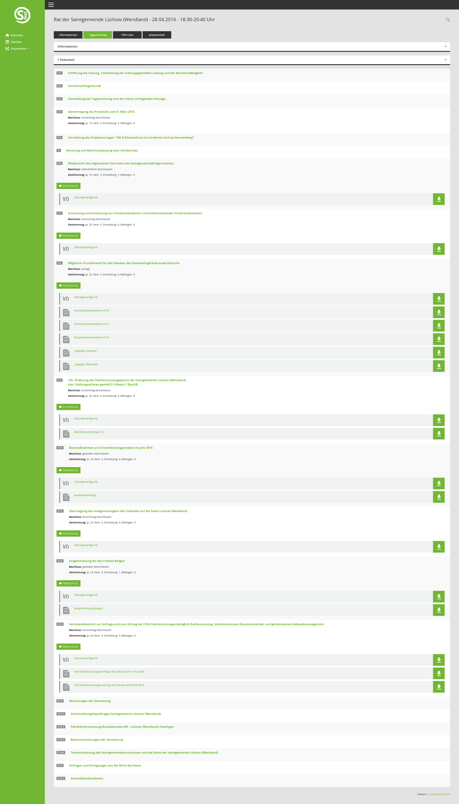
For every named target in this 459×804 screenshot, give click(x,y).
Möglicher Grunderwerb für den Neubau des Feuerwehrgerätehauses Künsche (123, 263)
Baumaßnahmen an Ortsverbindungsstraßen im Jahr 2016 (111, 448)
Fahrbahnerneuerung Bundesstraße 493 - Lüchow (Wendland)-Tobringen (122, 727)
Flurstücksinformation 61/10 (91, 310)
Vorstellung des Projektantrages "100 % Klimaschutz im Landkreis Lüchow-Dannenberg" (131, 137)
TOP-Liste (127, 35)
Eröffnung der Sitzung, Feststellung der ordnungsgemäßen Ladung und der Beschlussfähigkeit (135, 73)
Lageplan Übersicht (86, 364)
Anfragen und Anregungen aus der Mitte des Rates (105, 765)
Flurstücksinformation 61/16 (91, 337)
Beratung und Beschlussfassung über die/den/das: (102, 150)
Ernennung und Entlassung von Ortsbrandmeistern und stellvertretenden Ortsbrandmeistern (135, 213)
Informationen (68, 35)
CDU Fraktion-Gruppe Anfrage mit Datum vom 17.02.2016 (109, 671)
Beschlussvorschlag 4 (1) (89, 432)
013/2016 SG (70, 533)
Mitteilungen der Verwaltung (89, 701)
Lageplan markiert (85, 351)
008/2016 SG (70, 583)
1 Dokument (66, 60)
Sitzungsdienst (438, 794)
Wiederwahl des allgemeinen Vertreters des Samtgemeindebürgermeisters (121, 163)
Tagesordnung (98, 35)
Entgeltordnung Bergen (88, 608)
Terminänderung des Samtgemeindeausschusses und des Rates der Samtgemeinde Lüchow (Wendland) (144, 753)
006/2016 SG (70, 646)
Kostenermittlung (85, 495)
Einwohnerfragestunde (84, 86)
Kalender (16, 42)
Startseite (17, 35)
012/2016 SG (70, 285)
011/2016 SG (70, 407)
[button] (22, 48)
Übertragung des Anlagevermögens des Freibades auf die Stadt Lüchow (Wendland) (128, 511)
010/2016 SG (70, 235)
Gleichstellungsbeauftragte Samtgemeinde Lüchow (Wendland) (116, 714)
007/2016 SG (70, 186)
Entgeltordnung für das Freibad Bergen (97, 561)
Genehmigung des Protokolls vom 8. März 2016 (101, 112)
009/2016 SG (70, 470)
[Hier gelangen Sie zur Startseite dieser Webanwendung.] (22, 15)
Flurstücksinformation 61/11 (91, 324)
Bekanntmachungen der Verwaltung (97, 740)
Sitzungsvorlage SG (86, 197)
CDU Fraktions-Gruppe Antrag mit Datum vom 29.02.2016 (109, 685)
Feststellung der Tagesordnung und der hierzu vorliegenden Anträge (116, 99)
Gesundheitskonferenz (87, 778)
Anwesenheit (157, 35)
